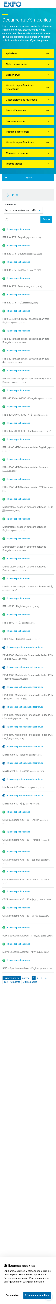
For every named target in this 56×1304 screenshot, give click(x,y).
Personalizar (12, 1295)
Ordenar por (10, 204)
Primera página (11, 978)
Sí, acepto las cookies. (37, 1295)
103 (6, 982)
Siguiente (15, 982)
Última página (30, 982)
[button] (19, 195)
